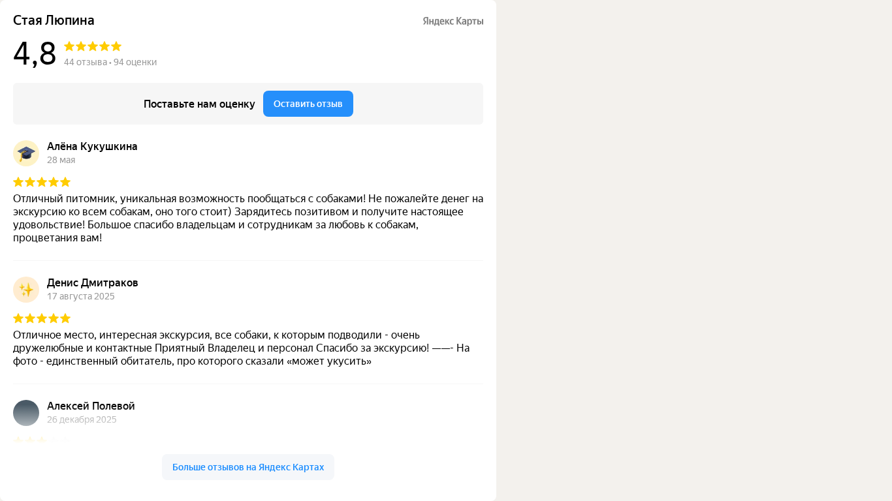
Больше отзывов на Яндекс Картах (248, 467)
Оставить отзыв (308, 104)
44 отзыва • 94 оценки (110, 62)
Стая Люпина (54, 20)
